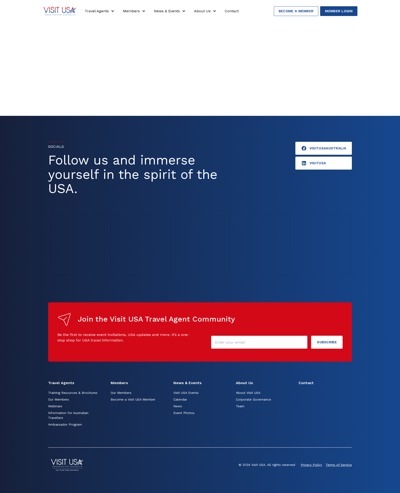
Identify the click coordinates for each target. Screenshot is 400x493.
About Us (202, 11)
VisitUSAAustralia (327, 148)
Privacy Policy (311, 465)
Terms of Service (339, 465)
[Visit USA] (60, 11)
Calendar (180, 399)
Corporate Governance (253, 399)
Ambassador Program (65, 424)
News (177, 406)
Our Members (58, 399)
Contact (232, 11)
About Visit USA (248, 393)
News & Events (167, 11)
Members (131, 11)
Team (240, 406)
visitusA (317, 163)
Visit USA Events (186, 393)
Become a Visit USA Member (133, 399)
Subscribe (327, 342)
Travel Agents (97, 11)
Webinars (55, 406)
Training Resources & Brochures (72, 393)
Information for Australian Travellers (68, 415)
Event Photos (183, 413)
